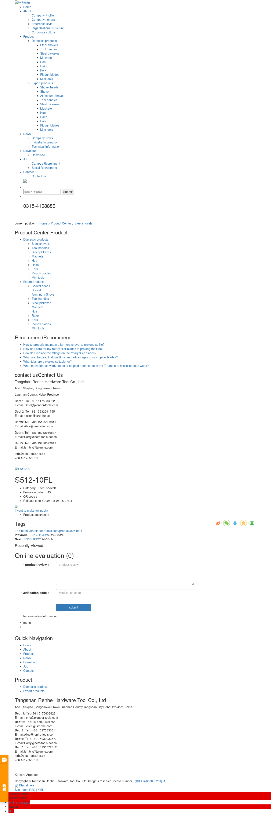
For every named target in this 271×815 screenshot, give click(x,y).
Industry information (45, 142)
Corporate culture (43, 32)
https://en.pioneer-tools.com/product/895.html (51, 531)
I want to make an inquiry (31, 510)
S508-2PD (31, 539)
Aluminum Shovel (52, 96)
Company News (42, 138)
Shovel (44, 91)
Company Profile (43, 15)
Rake (43, 66)
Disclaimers (27, 785)
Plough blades (49, 74)
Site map (21, 789)
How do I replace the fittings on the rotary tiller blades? (59, 353)
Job (25, 159)
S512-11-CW (39, 535)
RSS (32, 789)
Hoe (43, 62)
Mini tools (46, 79)
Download (30, 151)
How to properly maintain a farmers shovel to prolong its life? (64, 344)
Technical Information (46, 146)
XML (41, 789)
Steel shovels (49, 45)
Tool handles (48, 49)
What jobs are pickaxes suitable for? (47, 361)
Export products (42, 83)
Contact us (39, 176)
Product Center (61, 223)
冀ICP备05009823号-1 (150, 781)
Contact (28, 172)
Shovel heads (49, 87)
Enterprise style (42, 24)
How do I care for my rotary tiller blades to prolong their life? (63, 349)
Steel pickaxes (49, 53)
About (27, 11)
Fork (43, 70)
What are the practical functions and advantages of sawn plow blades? (70, 357)
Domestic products (44, 41)
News (27, 134)
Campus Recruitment (46, 163)
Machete (46, 57)
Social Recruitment (44, 167)
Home (27, 7)
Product (28, 36)
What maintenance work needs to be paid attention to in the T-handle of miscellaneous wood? (86, 365)
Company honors (43, 19)
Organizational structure (48, 28)
